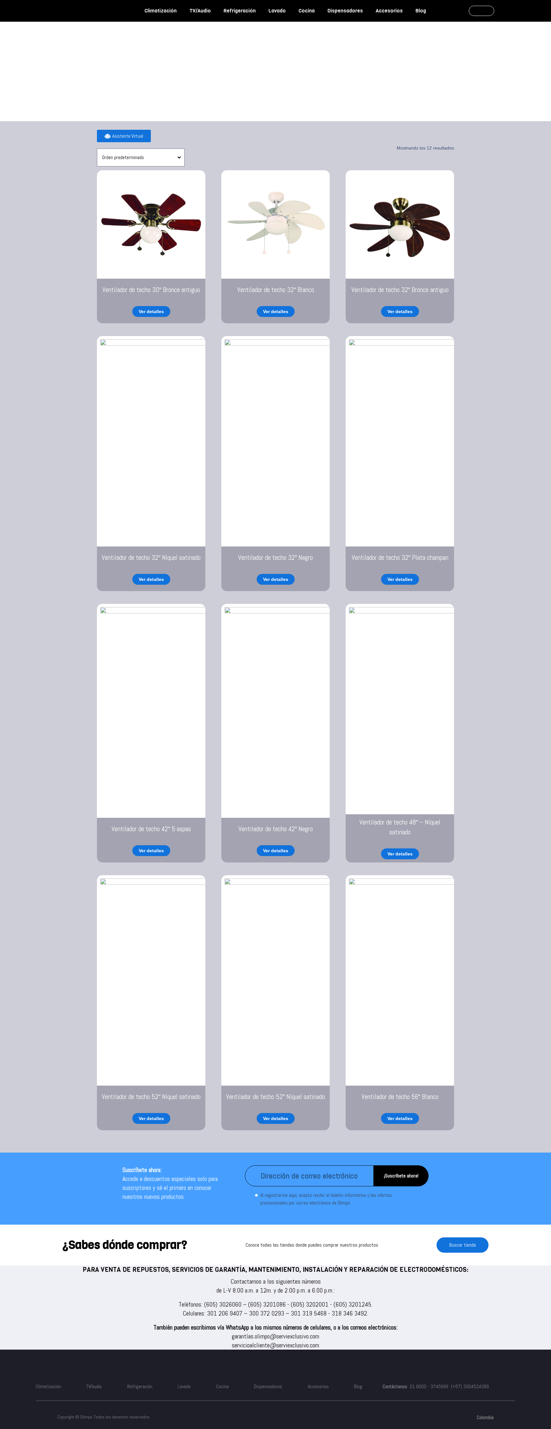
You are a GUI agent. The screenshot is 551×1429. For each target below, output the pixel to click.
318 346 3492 (349, 1313)
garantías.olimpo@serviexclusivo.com (275, 1336)
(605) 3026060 (222, 1304)
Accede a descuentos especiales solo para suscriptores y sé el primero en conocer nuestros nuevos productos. (170, 1188)
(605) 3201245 (352, 1304)
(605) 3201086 (267, 1304)
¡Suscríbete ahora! (401, 1175)
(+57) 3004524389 (470, 1386)
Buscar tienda (462, 1245)
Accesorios (389, 10)
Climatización (160, 10)
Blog (420, 10)
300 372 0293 (266, 1313)
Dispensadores (345, 10)
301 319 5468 (309, 1313)
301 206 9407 (224, 1313)
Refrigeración (240, 10)
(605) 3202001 (309, 1304)
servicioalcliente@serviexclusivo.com (275, 1345)
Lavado (277, 10)
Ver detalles (151, 311)
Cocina (306, 10)
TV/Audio (200, 10)
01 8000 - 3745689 (429, 1386)
